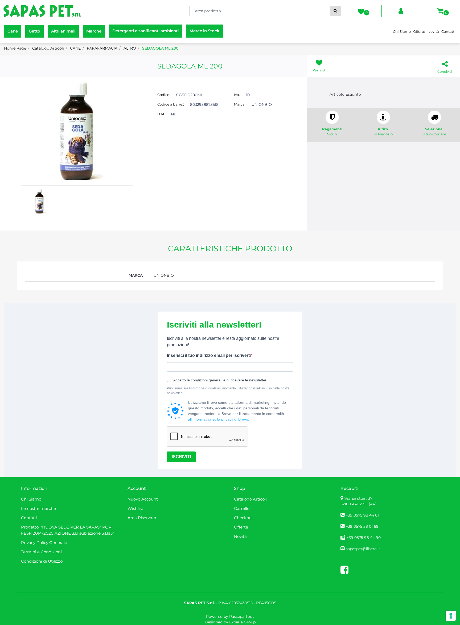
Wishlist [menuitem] (135, 508)
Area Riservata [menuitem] (142, 517)
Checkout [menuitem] (243, 517)
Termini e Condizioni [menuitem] (41, 551)
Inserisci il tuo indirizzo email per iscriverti (209, 355)
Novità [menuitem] (433, 31)
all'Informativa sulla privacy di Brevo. (218, 419)
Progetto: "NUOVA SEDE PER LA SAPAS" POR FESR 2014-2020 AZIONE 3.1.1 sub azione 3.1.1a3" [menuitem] (67, 530)
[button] (335, 11)
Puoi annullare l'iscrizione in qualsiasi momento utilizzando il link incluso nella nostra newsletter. (228, 390)
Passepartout (241, 616)
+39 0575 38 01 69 (362, 526)
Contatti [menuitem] (448, 31)
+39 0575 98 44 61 (362, 515)
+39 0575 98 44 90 (364, 537)
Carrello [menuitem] (241, 508)
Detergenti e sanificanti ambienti (145, 30)
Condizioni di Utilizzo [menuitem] (42, 561)
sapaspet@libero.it (363, 548)
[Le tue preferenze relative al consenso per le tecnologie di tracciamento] (451, 616)
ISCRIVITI (181, 456)
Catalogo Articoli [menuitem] (250, 499)
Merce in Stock (205, 30)
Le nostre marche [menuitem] (38, 508)
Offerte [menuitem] (419, 31)
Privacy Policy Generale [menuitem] (44, 542)
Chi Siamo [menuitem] (402, 31)
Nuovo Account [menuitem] (143, 499)
